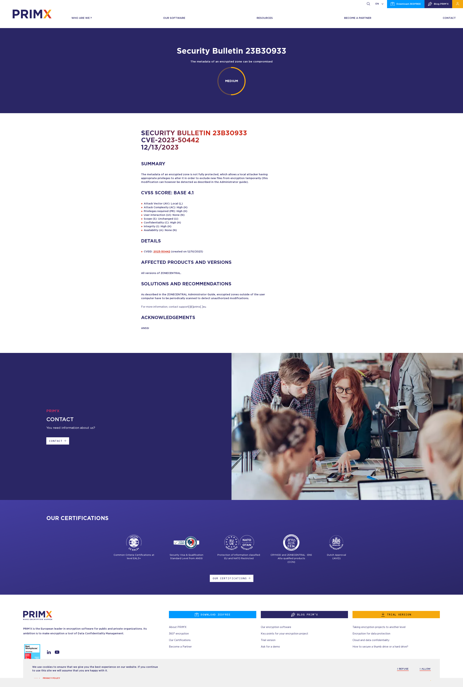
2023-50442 (161, 251)
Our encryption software (276, 627)
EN (377, 4)
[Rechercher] (368, 4)
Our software (174, 18)
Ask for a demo (270, 647)
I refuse (403, 669)
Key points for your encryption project (284, 633)
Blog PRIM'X (441, 4)
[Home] (32, 14)
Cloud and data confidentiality (370, 640)
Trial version (399, 614)
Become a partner (357, 18)
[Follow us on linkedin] (49, 653)
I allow (425, 669)
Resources (265, 18)
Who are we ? (81, 18)
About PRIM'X (177, 627)
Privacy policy (51, 678)
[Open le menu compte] (457, 4)
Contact (449, 18)
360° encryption (179, 633)
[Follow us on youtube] (57, 653)
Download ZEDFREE (408, 4)
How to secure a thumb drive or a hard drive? (380, 647)
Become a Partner (180, 647)
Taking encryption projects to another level (378, 627)
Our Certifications (230, 578)
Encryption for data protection (371, 633)
